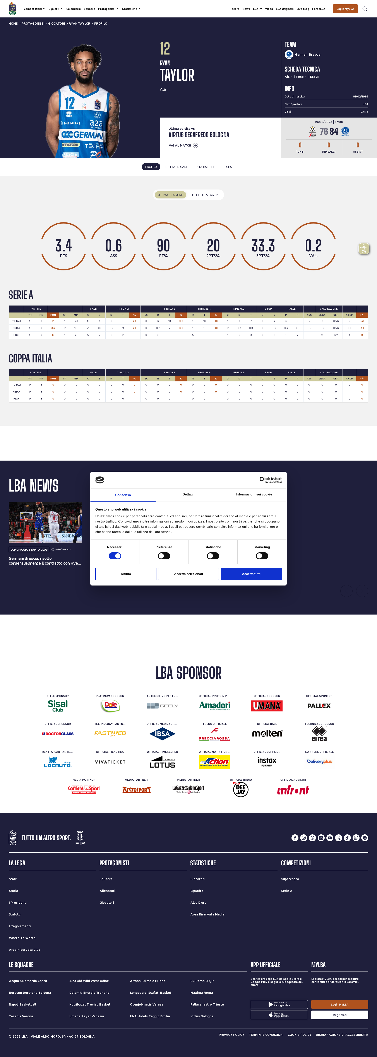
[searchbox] (188, 5)
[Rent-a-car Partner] (58, 761)
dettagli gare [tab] (177, 167)
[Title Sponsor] (58, 706)
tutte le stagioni (205, 195)
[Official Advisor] (293, 789)
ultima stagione (170, 195)
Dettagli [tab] (189, 494)
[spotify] (364, 837)
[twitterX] (338, 837)
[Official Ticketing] (110, 761)
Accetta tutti (251, 574)
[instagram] (303, 837)
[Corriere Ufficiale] (319, 761)
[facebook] (294, 837)
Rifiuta (126, 574)
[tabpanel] (188, 301)
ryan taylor (79, 23)
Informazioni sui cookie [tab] (254, 494)
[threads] (312, 837)
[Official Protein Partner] (214, 706)
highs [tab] (228, 167)
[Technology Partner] (110, 733)
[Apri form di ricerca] (364, 8)
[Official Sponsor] (267, 706)
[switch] (164, 555)
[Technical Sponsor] (319, 733)
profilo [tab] (151, 167)
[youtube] (329, 837)
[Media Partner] (84, 789)
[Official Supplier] (267, 761)
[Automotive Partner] (162, 706)
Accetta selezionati (188, 574)
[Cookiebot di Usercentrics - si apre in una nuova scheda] (263, 480)
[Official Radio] (241, 789)
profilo (100, 23)
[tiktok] (347, 837)
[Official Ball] (267, 733)
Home (13, 23)
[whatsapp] (356, 837)
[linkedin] (321, 837)
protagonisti (33, 23)
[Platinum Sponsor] (110, 706)
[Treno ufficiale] (214, 733)
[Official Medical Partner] (162, 733)
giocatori (56, 23)
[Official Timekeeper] (162, 761)
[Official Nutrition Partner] (214, 761)
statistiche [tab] (206, 167)
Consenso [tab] (123, 495)
